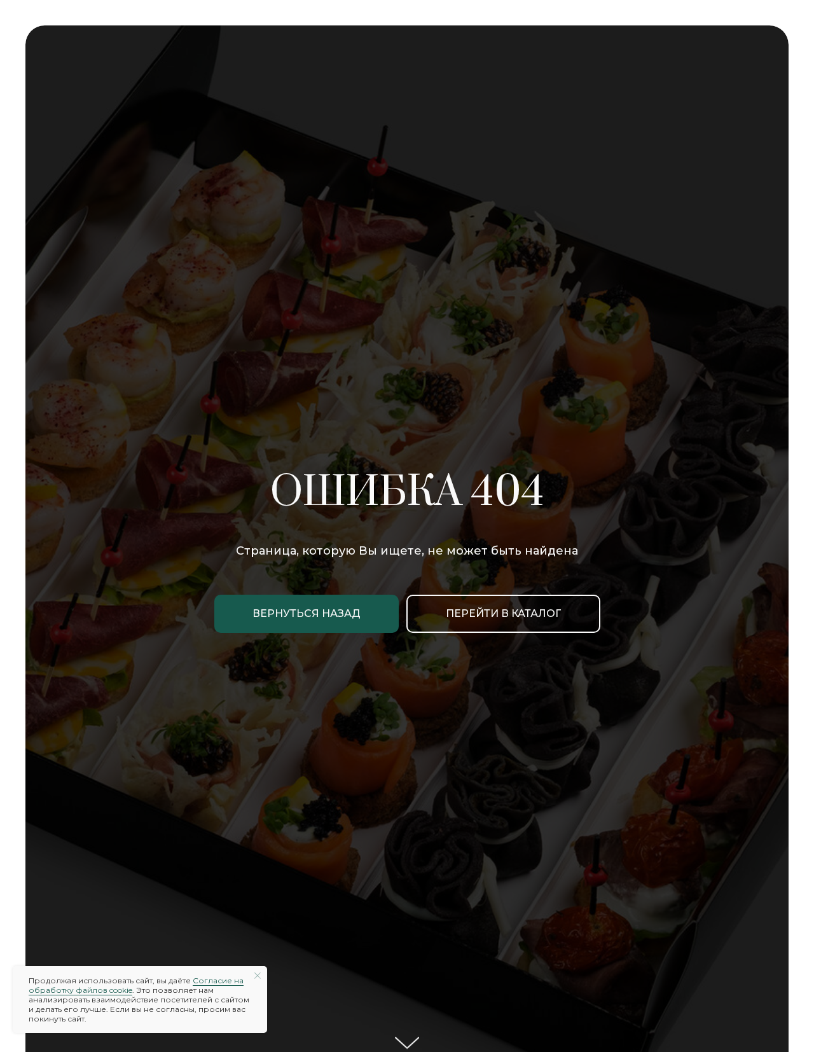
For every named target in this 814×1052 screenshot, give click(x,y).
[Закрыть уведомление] (257, 975)
